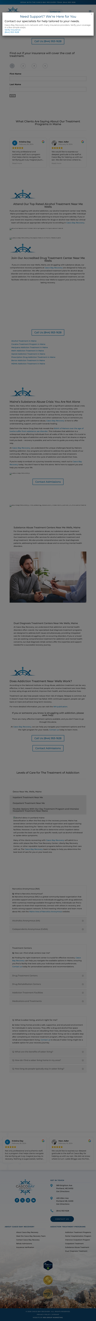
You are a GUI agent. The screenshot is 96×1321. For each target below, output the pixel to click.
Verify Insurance (12, 30)
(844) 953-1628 (12, 32)
